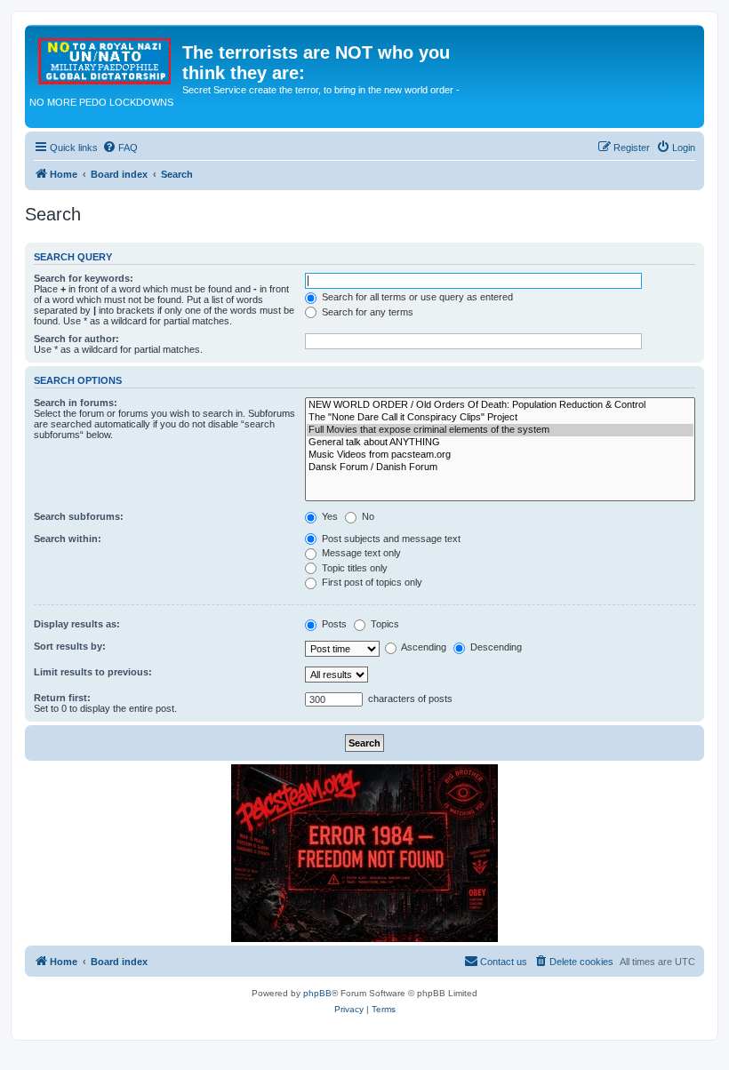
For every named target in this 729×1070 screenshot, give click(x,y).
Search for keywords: (83, 278)
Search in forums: (75, 402)
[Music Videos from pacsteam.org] (500, 455)
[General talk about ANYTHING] (500, 442)
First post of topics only (370, 582)
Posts (333, 624)
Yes (328, 516)
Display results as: (77, 624)
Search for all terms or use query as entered (416, 296)
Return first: (62, 697)
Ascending (422, 647)
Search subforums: (79, 516)
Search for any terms (366, 312)
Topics (383, 624)
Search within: (67, 538)
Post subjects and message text (390, 538)
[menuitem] (120, 147)
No (366, 516)
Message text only (360, 552)
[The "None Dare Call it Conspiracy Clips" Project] (500, 417)
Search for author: (76, 338)
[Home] (105, 57)
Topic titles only (353, 568)
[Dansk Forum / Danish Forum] (500, 467)
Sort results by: (70, 646)
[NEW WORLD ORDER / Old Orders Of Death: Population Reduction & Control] (500, 405)
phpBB (317, 993)
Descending (495, 647)
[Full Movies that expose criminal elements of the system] (500, 430)
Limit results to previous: (93, 672)
